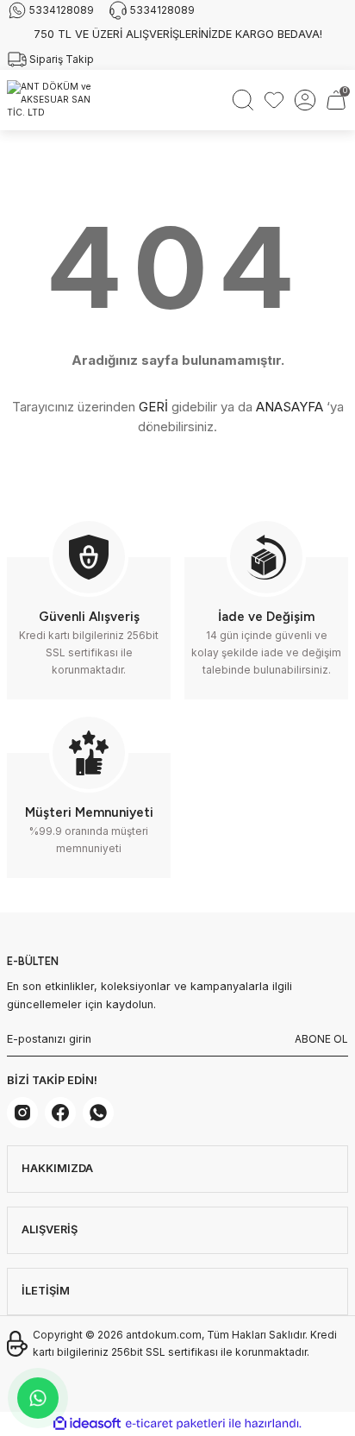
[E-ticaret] (175, 1423)
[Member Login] (305, 100)
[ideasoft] (87, 1424)
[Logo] (56, 100)
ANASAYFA (289, 406)
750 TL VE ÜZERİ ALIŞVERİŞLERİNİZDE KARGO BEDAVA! (178, 34)
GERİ (153, 406)
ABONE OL (321, 1038)
